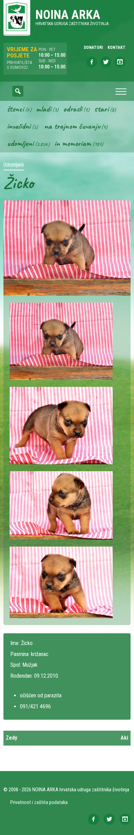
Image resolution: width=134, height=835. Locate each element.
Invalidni (19, 126)
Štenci (15, 109)
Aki (124, 737)
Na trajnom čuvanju (72, 126)
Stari (101, 109)
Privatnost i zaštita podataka (39, 802)
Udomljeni (20, 143)
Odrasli (72, 109)
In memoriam (72, 143)
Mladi (43, 109)
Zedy (11, 737)
